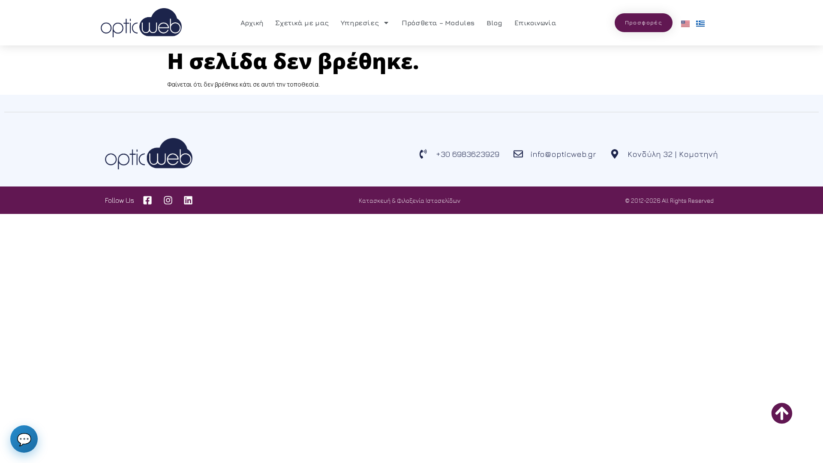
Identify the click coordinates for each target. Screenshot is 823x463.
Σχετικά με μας (301, 23)
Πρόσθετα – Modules (438, 23)
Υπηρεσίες (359, 23)
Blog (494, 23)
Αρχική (252, 23)
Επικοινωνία (535, 23)
